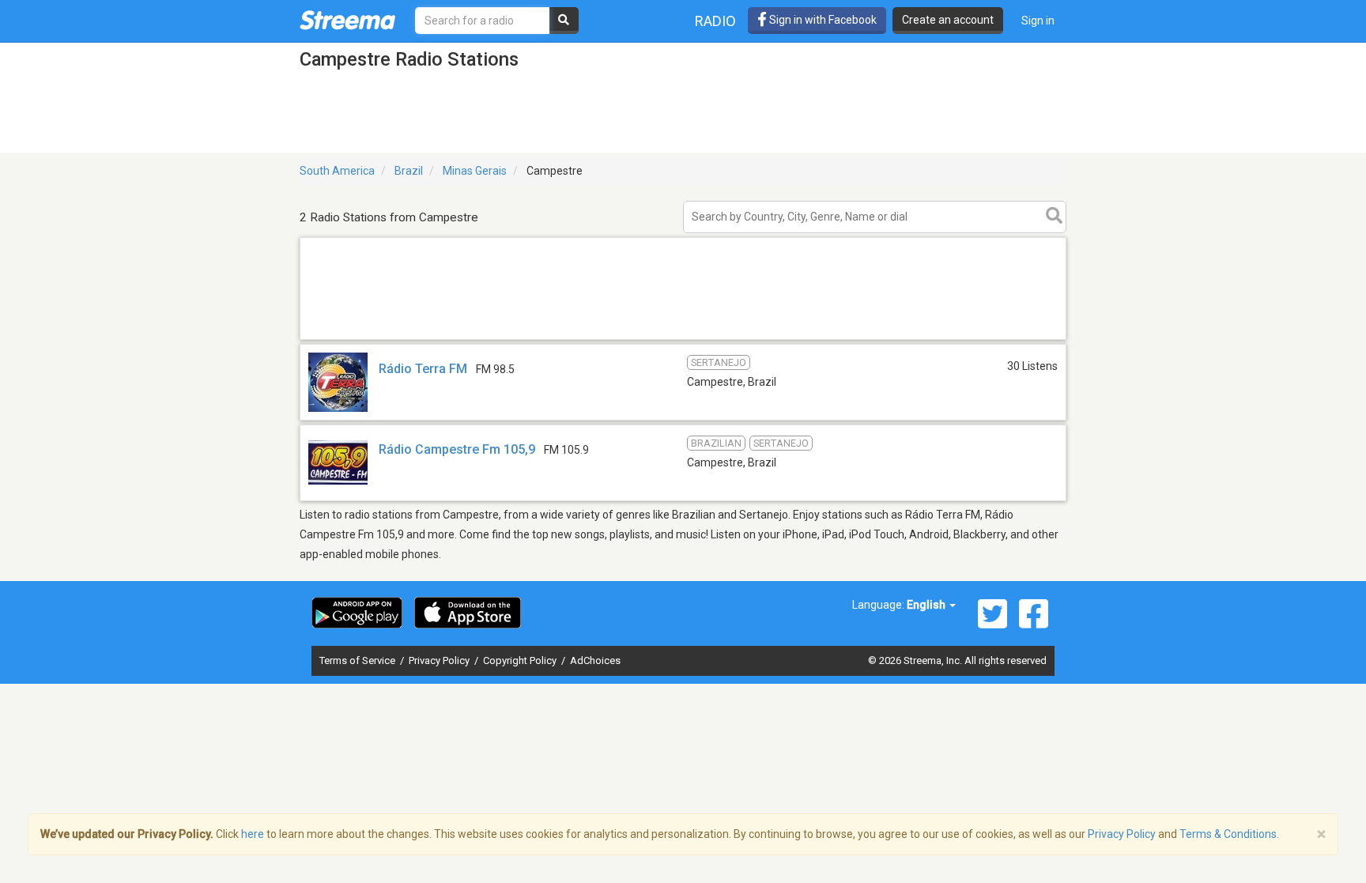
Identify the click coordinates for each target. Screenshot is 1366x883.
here (252, 834)
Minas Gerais (475, 170)
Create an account (948, 19)
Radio (715, 21)
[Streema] (347, 19)
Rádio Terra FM (423, 368)
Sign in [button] (1038, 20)
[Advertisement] (683, 339)
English (927, 604)
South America (337, 170)
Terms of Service (358, 660)
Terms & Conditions (1228, 834)
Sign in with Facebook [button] (822, 19)
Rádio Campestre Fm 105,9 (457, 449)
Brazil (408, 170)
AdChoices (595, 660)
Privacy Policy (440, 660)
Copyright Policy (521, 660)
